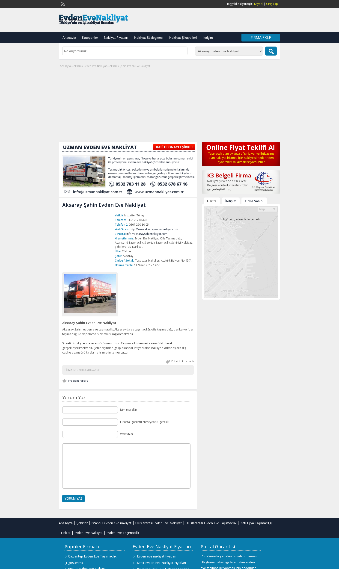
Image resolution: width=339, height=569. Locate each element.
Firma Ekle (261, 37)
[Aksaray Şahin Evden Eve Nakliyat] (90, 293)
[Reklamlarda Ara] (271, 51)
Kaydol (258, 4)
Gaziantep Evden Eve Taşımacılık (92, 556)
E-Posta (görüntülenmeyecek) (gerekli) (144, 422)
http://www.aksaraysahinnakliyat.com (154, 229)
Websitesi (126, 434)
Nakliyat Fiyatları (116, 37)
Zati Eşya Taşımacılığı (256, 523)
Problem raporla (78, 380)
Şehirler (82, 523)
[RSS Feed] (62, 4)
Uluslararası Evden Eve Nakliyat (158, 523)
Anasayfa (69, 37)
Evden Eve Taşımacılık (123, 533)
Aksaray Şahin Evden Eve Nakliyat (104, 204)
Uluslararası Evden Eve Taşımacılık (211, 523)
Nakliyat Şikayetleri (183, 37)
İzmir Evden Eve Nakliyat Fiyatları (161, 562)
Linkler (66, 533)
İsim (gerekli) (128, 410)
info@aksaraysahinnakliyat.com (146, 234)
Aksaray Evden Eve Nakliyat (90, 66)
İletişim (208, 37)
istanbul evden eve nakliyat (111, 523)
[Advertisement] (169, 102)
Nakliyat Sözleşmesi (148, 37)
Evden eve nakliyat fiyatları (156, 556)
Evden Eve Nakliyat (88, 533)
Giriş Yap (272, 4)
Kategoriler (90, 37)
